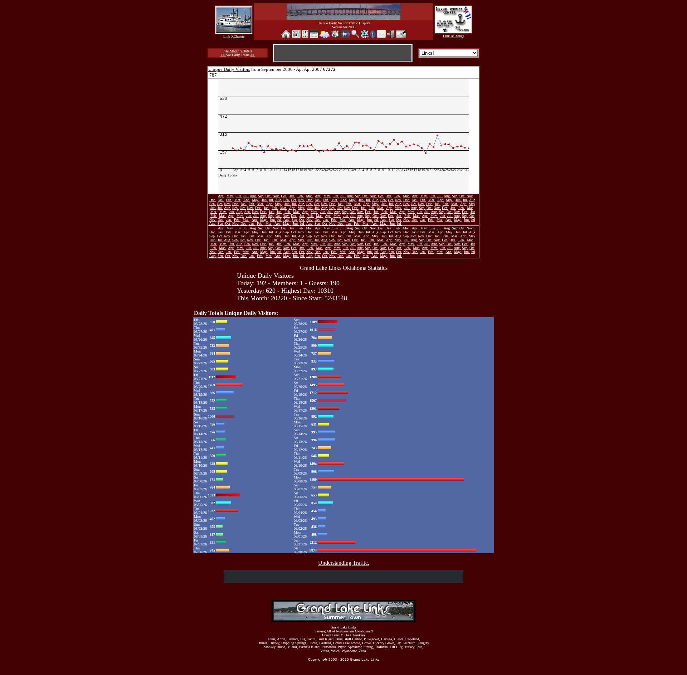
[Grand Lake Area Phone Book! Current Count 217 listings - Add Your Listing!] (365, 36)
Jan (292, 196)
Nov (276, 196)
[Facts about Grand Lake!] (373, 36)
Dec (284, 196)
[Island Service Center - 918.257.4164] (453, 31)
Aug (253, 196)
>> (252, 55)
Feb (300, 196)
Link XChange (233, 36)
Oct (268, 196)
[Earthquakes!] (345, 36)
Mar (309, 196)
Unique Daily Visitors (229, 69)
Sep (261, 196)
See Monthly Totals (238, 51)
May (230, 196)
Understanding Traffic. (343, 563)
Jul (246, 196)
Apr (221, 196)
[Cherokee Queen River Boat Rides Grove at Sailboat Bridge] (233, 32)
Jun (239, 196)
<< (223, 55)
